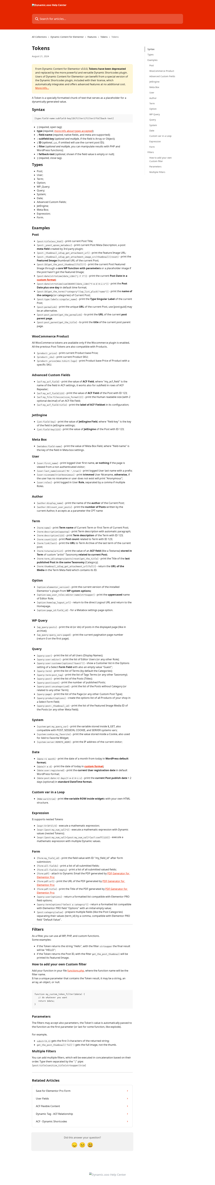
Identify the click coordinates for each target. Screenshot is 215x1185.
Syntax (150, 49)
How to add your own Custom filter (160, 159)
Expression (155, 141)
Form (152, 146)
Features (92, 36)
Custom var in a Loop (160, 135)
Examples (152, 60)
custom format (46, 279)
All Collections (39, 36)
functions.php (75, 970)
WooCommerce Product (161, 70)
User (151, 92)
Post (151, 65)
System (153, 125)
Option (153, 108)
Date (151, 130)
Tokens (104, 36)
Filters (150, 152)
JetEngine (154, 81)
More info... (42, 88)
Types (150, 54)
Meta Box (154, 87)
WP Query (154, 114)
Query (152, 119)
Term (152, 103)
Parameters (155, 166)
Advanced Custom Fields (162, 76)
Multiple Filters (157, 172)
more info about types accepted (73, 131)
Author (153, 97)
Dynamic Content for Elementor (67, 36)
